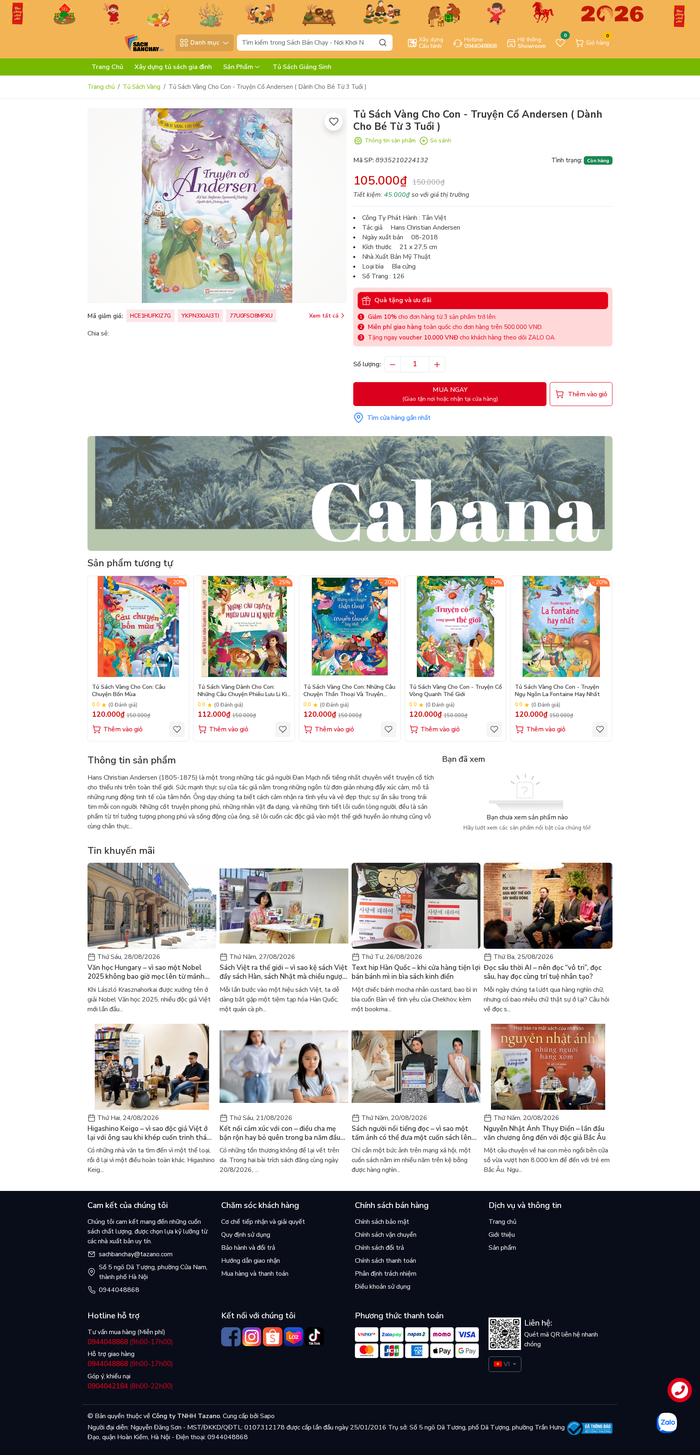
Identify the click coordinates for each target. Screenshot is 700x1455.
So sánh (440, 140)
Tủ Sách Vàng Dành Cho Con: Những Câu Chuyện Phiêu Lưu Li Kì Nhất (242, 691)
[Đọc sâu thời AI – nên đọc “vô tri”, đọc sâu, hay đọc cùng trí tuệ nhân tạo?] (548, 906)
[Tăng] (437, 364)
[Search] (383, 42)
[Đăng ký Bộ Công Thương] (590, 1428)
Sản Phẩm (238, 66)
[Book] (350, 493)
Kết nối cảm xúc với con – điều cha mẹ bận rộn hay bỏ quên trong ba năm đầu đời (280, 1133)
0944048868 (119, 1289)
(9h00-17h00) (130, 1342)
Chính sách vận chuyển (385, 1234)
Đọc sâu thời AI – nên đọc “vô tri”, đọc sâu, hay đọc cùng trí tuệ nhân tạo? (543, 972)
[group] (217, 205)
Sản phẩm (502, 1247)
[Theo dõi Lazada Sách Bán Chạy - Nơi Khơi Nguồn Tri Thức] (293, 1337)
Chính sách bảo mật (382, 1221)
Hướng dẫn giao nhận (250, 1260)
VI (507, 1364)
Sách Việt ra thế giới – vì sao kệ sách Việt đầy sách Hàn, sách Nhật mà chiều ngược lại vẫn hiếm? (284, 972)
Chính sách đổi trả (379, 1247)
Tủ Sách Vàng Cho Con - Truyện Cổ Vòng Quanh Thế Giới (455, 690)
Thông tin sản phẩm (390, 140)
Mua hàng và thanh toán (254, 1273)
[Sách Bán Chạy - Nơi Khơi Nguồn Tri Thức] (129, 42)
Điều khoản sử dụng (382, 1286)
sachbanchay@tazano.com (136, 1254)
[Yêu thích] (333, 121)
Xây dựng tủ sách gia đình (173, 66)
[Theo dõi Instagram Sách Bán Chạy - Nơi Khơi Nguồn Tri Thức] (252, 1337)
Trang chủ (101, 87)
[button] (600, 658)
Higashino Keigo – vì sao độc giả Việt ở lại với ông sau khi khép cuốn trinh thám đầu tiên (150, 1133)
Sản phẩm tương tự (130, 563)
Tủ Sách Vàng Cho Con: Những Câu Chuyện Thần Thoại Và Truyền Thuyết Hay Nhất (349, 691)
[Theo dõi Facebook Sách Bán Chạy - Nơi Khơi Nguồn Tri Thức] (231, 1337)
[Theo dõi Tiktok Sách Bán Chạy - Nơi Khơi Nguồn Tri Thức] (314, 1337)
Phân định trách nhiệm (385, 1273)
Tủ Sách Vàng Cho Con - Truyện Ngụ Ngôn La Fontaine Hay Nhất (557, 690)
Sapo (266, 1416)
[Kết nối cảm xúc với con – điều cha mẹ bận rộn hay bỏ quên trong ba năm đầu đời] (284, 1067)
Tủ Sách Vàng (141, 87)
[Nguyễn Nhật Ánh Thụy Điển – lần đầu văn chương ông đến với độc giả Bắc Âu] (548, 1067)
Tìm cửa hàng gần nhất (399, 417)
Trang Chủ (107, 66)
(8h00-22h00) (130, 1386)
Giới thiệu (502, 1234)
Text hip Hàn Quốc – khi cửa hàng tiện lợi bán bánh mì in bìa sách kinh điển (416, 972)
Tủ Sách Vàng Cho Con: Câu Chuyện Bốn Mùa (128, 690)
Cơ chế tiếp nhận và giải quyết (263, 1221)
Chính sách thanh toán (385, 1260)
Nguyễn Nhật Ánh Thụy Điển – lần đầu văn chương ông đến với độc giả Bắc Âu (545, 1133)
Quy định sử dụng (245, 1234)
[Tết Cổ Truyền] (350, 13)
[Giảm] (392, 364)
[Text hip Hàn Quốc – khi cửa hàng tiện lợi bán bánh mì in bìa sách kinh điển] (416, 906)
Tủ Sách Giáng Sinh (302, 66)
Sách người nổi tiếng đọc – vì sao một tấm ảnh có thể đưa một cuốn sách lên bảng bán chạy (412, 1133)
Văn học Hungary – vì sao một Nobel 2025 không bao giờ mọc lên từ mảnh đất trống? (146, 972)
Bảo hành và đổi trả (248, 1247)
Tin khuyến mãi (121, 850)
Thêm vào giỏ (123, 729)
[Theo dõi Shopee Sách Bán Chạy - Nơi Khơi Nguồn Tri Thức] (272, 1337)
